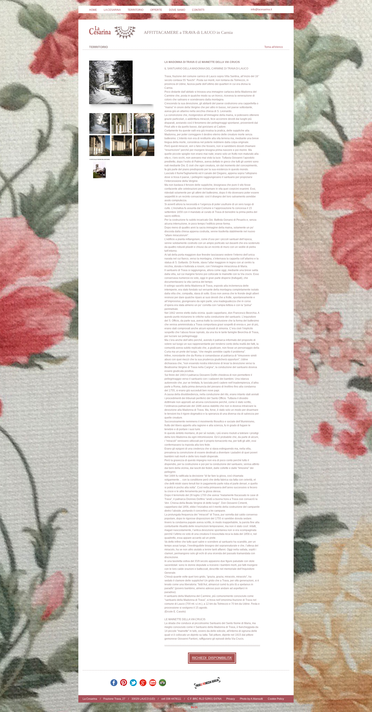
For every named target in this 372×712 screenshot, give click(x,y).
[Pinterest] (123, 685)
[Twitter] (133, 685)
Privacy (230, 698)
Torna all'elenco (273, 46)
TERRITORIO (135, 9)
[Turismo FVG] (207, 687)
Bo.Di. (194, 707)
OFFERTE (156, 9)
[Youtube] (152, 685)
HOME (93, 9)
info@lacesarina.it (261, 9)
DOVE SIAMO (177, 9)
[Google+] (143, 685)
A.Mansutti (257, 698)
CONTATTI (198, 9)
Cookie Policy (276, 698)
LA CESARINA (112, 9)
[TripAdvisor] (162, 685)
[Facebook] (114, 685)
